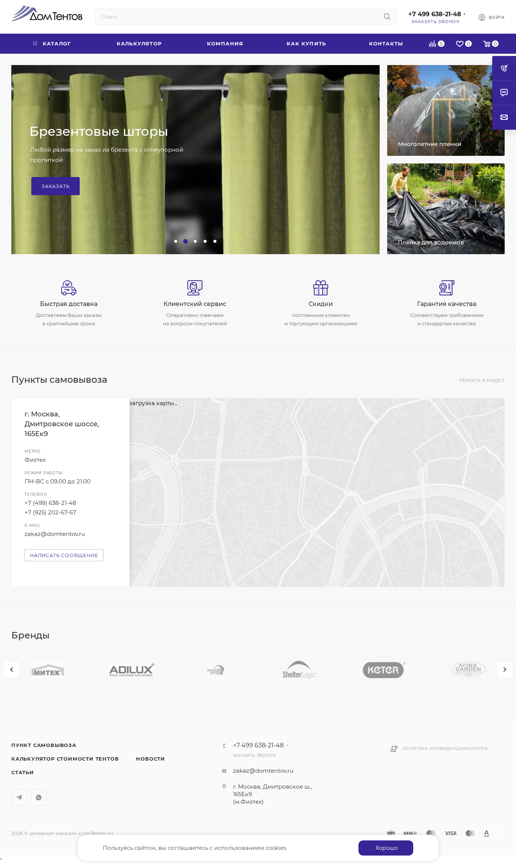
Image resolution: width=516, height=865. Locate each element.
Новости (150, 759)
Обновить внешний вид (111, 144)
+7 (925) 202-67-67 (50, 512)
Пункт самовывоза (43, 745)
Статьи (22, 772)
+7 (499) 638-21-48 (50, 502)
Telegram (19, 797)
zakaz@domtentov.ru (55, 533)
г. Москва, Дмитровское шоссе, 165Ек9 (62, 424)
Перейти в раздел (482, 380)
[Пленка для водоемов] (446, 208)
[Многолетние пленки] (446, 110)
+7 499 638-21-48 (434, 14)
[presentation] (11, 669)
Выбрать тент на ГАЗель (77, 173)
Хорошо (386, 848)
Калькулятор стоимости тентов (65, 759)
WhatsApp (39, 797)
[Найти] (387, 17)
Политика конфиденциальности (445, 748)
